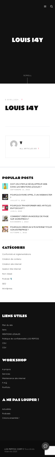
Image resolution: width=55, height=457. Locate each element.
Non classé (7, 274)
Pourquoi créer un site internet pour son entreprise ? (31, 228)
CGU (4, 343)
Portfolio (6, 387)
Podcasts (6, 413)
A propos (6, 369)
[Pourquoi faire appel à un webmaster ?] (5, 197)
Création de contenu (11, 259)
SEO (4, 283)
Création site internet (11, 264)
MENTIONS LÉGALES (11, 334)
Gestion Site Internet (11, 269)
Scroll (27, 76)
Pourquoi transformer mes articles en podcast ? (30, 206)
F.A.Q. (4, 383)
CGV (4, 347)
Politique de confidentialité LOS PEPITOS (20, 338)
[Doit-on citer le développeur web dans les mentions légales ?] (5, 186)
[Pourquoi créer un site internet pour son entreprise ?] (5, 229)
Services (6, 374)
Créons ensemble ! (10, 418)
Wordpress (7, 288)
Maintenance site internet (13, 378)
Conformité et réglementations (16, 254)
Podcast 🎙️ (7, 279)
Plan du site (7, 325)
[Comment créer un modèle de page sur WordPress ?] (5, 218)
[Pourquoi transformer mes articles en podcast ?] (5, 208)
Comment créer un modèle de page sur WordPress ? (29, 217)
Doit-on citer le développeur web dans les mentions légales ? (28, 185)
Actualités (6, 409)
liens (4, 329)
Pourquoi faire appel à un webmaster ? (31, 196)
